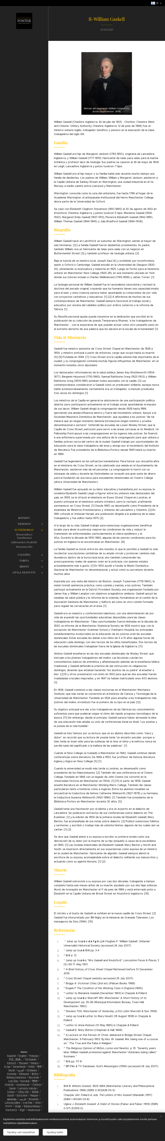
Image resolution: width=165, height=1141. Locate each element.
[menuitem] (24, 518)
